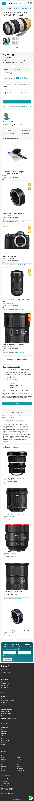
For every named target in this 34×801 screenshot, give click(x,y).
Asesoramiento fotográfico (7, 700)
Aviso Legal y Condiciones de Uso (9, 718)
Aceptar (17, 403)
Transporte (3, 737)
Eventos (3, 692)
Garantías (3, 706)
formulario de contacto (20, 792)
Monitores (3, 742)
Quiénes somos (5, 675)
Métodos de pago (5, 711)
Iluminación (4, 731)
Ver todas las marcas (6, 775)
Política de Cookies (5, 723)
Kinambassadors (5, 689)
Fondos (3, 744)
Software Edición (5, 740)
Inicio (4, 8)
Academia (4, 683)
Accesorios (4, 746)
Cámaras (3, 729)
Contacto (3, 676)
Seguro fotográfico (5, 702)
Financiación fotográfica (6, 709)
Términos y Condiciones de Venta (8, 720)
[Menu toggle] (4, 3)
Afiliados (3, 707)
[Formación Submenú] (7, 687)
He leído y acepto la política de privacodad (9, 656)
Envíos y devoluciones (6, 713)
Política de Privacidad (6, 721)
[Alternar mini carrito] (31, 3)
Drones (3, 738)
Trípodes (3, 735)
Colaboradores (4, 690)
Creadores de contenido (6, 747)
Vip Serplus (3, 704)
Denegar (17, 408)
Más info (28, 90)
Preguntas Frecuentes (6, 698)
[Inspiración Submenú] (7, 685)
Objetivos (9, 8)
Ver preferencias (17, 412)
